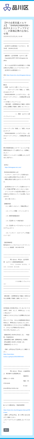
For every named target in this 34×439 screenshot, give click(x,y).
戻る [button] (6, 430)
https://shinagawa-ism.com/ (13, 167)
